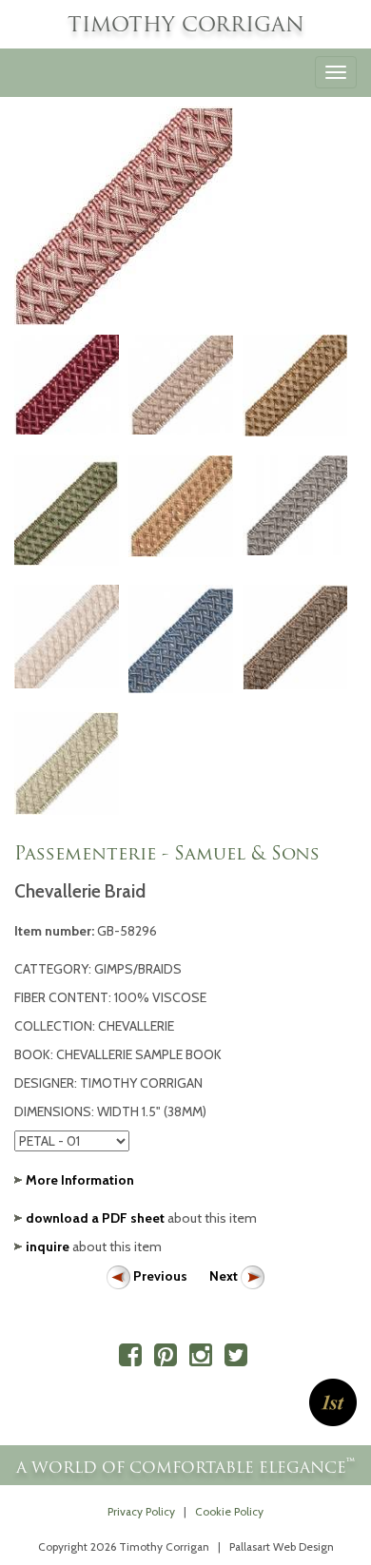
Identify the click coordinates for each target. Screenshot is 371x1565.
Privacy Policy (141, 1511)
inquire (47, 1246)
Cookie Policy (229, 1511)
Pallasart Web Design (281, 1547)
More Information (80, 1179)
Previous (160, 1276)
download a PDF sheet (95, 1218)
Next (225, 1276)
